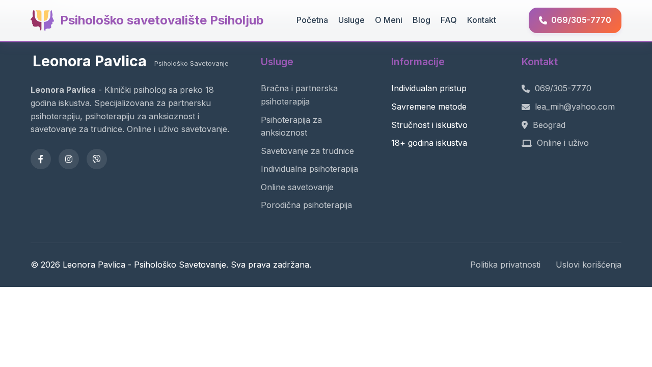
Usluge (351, 20)
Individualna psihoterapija (309, 169)
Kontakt (481, 20)
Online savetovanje (297, 187)
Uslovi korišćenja (588, 264)
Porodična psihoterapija (306, 205)
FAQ (449, 20)
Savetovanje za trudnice (307, 151)
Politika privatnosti (505, 264)
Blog (421, 20)
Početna (312, 20)
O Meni (388, 20)
